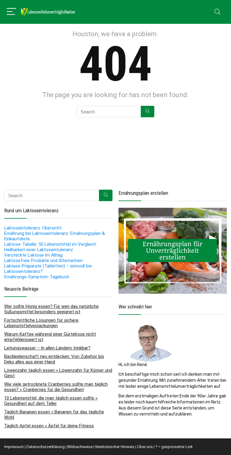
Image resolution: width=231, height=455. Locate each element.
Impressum (14, 446)
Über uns (145, 446)
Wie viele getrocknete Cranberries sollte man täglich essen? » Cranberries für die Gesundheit (56, 386)
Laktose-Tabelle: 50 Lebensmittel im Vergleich (50, 244)
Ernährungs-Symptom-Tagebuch (36, 277)
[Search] (217, 12)
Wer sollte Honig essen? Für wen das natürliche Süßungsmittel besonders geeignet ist (51, 309)
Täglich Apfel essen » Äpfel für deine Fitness (49, 425)
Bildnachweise (80, 446)
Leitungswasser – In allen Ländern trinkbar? (47, 348)
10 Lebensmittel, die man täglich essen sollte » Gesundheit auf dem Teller (50, 400)
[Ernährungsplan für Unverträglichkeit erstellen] (173, 210)
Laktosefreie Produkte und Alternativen (43, 260)
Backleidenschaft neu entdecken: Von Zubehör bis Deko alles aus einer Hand (54, 359)
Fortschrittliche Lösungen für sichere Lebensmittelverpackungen (41, 323)
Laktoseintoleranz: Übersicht (32, 228)
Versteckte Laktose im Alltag (33, 255)
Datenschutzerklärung (45, 446)
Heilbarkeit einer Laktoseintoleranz (38, 249)
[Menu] (11, 12)
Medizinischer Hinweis (114, 446)
